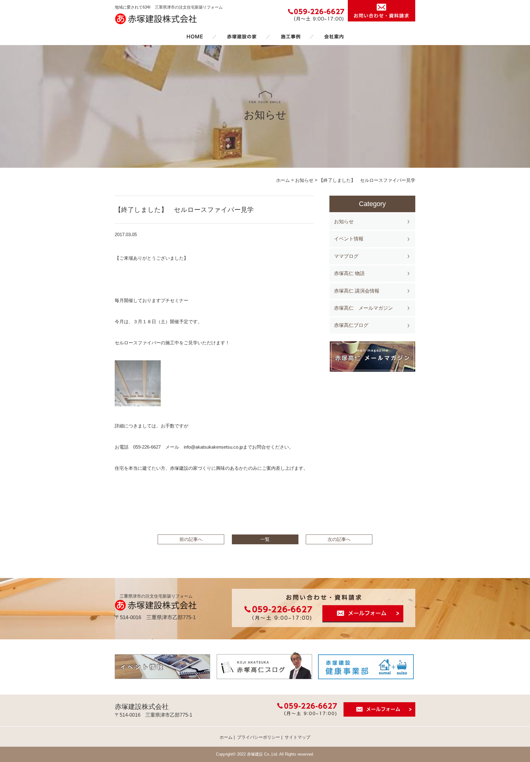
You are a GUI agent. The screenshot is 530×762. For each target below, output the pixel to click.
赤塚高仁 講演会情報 (356, 290)
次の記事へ (339, 539)
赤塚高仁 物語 (349, 273)
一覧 (265, 539)
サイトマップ (297, 737)
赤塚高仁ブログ (351, 325)
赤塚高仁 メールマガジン (363, 308)
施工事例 (290, 36)
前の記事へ (190, 539)
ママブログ (346, 256)
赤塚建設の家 (242, 36)
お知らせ (344, 221)
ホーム (194, 36)
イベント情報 (348, 238)
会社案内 (334, 36)
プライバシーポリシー (258, 737)
